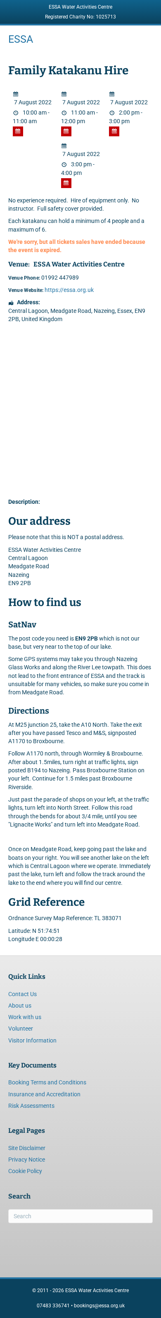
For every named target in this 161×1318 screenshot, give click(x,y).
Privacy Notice (26, 1159)
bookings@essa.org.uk (99, 1306)
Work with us (24, 1017)
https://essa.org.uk (69, 290)
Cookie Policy (25, 1171)
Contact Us (22, 994)
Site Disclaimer (26, 1148)
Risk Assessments (31, 1105)
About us (19, 1005)
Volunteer (20, 1028)
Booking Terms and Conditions (47, 1082)
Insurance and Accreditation (44, 1094)
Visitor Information (32, 1040)
